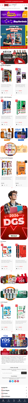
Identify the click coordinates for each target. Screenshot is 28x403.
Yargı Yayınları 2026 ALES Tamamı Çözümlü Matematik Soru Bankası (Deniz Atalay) (6, 322)
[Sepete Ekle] (2, 93)
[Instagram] (18, 381)
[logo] (10, 5)
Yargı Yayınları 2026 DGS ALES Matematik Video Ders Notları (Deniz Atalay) (6, 261)
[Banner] (14, 14)
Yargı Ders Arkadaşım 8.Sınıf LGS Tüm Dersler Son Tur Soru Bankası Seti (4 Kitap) (6, 178)
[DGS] (14, 215)
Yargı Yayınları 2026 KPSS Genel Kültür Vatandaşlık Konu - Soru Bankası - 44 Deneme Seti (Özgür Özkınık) (21, 85)
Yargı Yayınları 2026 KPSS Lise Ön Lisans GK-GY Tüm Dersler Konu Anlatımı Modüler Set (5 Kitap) (6, 85)
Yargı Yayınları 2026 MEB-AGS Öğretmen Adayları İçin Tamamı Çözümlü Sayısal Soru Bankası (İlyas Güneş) (6, 117)
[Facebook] (10, 381)
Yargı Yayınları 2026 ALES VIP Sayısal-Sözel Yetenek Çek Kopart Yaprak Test (21, 322)
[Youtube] (15, 381)
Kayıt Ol (24, 372)
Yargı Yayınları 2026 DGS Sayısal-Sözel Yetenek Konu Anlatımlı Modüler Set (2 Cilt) (21, 261)
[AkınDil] (14, 352)
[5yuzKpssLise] (14, 149)
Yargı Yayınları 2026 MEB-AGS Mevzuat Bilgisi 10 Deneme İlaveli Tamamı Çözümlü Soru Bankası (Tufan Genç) (21, 117)
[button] (12, 187)
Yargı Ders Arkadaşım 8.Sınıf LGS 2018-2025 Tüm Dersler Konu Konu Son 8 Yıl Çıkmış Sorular (21, 178)
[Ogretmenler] (14, 293)
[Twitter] (13, 381)
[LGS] (14, 279)
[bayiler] (14, 21)
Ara (26, 8)
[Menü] (2, 5)
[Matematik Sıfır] (14, 37)
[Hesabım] (24, 5)
